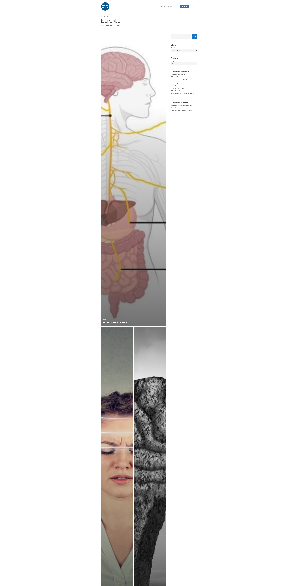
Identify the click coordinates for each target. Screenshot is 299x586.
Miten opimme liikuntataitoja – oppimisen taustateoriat (182, 83)
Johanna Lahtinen (174, 110)
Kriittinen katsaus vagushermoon (177, 88)
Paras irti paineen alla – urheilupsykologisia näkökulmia (182, 79)
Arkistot (173, 47)
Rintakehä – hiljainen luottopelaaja (178, 74)
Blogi (104, 319)
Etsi (171, 33)
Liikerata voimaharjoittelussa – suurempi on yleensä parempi (183, 93)
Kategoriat (173, 61)
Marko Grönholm (174, 105)
